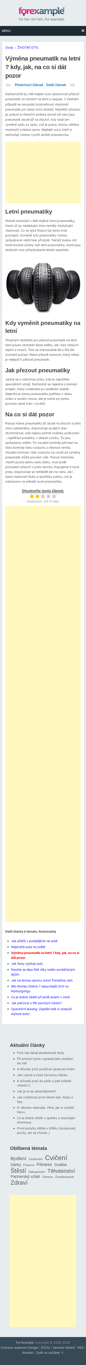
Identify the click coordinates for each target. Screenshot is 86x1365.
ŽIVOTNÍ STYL (28, 47)
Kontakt (27, 1352)
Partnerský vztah (25, 1176)
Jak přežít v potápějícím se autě (34, 941)
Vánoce (47, 1177)
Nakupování (36, 1171)
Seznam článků (64, 1347)
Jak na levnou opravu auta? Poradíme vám (42, 980)
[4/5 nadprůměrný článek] (48, 496)
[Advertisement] (43, 172)
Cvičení (56, 1157)
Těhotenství (61, 1171)
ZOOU (45, 1347)
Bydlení (18, 1158)
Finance (28, 1165)
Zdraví (19, 1182)
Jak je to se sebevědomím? (36, 1091)
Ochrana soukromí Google (19, 1347)
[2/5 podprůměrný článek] (37, 496)
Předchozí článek (29, 85)
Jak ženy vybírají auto (27, 963)
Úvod (9, 47)
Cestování (36, 1159)
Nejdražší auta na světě (28, 947)
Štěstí (18, 1170)
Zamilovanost (64, 1177)
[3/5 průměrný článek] (43, 496)
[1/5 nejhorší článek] (32, 496)
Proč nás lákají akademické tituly (40, 1053)
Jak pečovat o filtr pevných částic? (36, 1003)
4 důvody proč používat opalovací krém (46, 1069)
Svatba (60, 1164)
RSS (81, 1347)
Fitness (44, 1164)
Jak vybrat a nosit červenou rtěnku (42, 1075)
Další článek (56, 85)
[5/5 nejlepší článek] (54, 496)
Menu (6, 31)
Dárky (16, 1164)
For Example (25, 1342)
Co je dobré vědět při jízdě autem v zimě (40, 997)
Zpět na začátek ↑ (50, 1352)
